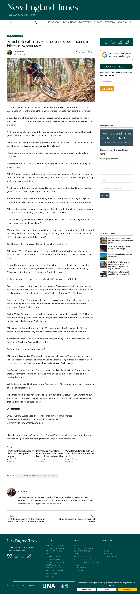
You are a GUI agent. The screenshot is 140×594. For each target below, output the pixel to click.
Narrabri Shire (53, 565)
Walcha (49, 576)
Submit (105, 195)
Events (105, 548)
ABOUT (121, 22)
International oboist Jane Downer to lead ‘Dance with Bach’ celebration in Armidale (50, 453)
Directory (106, 545)
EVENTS (109, 22)
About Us (78, 545)
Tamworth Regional (56, 568)
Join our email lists (83, 548)
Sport (19, 36)
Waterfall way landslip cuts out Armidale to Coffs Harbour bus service (79, 453)
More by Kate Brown (54, 504)
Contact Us (79, 570)
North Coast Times (110, 556)
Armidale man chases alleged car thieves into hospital (119, 247)
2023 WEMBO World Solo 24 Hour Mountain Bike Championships (39, 415)
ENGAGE (98, 22)
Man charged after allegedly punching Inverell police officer (120, 273)
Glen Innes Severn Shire (57, 548)
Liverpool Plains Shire (57, 559)
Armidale (11, 36)
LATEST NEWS (53, 22)
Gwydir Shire (52, 554)
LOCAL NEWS (69, 22)
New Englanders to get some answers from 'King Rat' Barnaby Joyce (120, 240)
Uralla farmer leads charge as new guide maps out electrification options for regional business (119, 265)
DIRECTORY (85, 22)
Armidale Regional (55, 545)
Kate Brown (19, 51)
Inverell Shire (53, 556)
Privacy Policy (80, 568)
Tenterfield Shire (54, 570)
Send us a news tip (82, 556)
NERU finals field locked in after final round (120, 255)
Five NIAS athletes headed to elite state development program (20, 453)
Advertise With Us (82, 559)
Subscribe (107, 89)
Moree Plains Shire (55, 562)
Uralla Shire (52, 573)
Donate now (70, 438)
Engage (105, 551)
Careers (77, 554)
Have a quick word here (109, 159)
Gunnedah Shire (54, 551)
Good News (107, 554)
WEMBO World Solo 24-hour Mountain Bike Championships (37, 476)
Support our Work (83, 551)
